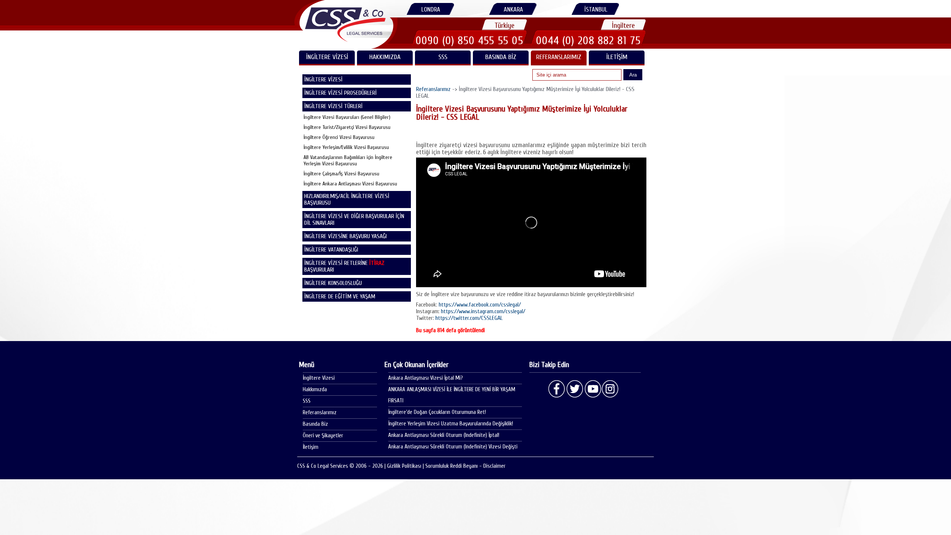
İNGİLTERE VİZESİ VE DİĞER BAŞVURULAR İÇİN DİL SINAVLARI (354, 219)
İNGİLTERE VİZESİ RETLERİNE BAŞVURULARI (344, 266)
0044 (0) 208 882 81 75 (588, 40)
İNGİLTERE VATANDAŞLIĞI (331, 249)
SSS (442, 57)
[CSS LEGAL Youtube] (592, 389)
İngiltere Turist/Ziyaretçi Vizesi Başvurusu (347, 127)
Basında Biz (500, 57)
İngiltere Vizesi (319, 378)
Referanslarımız (558, 57)
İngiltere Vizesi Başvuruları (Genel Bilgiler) (347, 117)
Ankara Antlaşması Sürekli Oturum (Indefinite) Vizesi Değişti (452, 447)
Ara (633, 75)
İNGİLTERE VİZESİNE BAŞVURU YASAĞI (345, 236)
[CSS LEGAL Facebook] (557, 389)
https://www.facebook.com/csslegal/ (480, 304)
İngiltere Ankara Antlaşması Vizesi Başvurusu (350, 184)
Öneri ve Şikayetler (323, 435)
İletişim (616, 57)
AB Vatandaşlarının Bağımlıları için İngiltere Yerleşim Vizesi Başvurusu (348, 160)
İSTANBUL (595, 9)
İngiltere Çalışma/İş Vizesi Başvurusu (341, 174)
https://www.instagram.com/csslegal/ (483, 311)
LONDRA (430, 9)
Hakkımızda (384, 57)
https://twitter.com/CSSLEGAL (469, 318)
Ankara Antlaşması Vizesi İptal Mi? (425, 378)
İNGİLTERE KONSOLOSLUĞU (333, 283)
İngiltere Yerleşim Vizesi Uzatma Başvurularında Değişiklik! (450, 424)
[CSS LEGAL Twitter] (575, 389)
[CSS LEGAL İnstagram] (610, 389)
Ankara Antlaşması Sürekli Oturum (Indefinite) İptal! (443, 435)
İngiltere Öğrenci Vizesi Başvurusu (339, 137)
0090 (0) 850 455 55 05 (469, 40)
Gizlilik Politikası (404, 466)
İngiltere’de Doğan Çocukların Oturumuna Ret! (437, 412)
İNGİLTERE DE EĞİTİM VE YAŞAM (339, 296)
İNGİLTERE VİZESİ (327, 57)
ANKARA (513, 9)
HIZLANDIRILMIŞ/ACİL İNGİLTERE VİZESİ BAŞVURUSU (346, 199)
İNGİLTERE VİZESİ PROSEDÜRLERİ (340, 93)
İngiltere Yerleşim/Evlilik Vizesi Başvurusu (346, 147)
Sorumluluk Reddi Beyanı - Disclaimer (465, 466)
